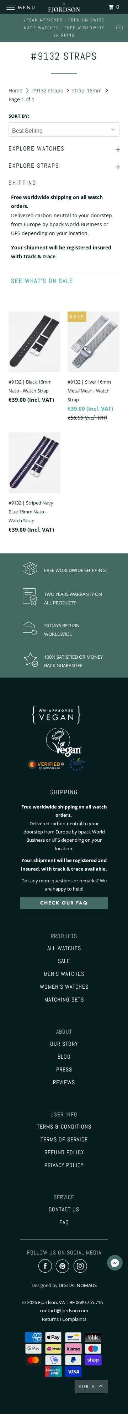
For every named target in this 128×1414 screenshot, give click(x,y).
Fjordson (47, 1302)
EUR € (87, 1386)
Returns (50, 1319)
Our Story (64, 1044)
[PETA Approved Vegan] (64, 725)
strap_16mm (87, 90)
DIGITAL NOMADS (78, 1285)
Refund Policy (64, 1152)
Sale (64, 961)
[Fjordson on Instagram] (82, 1266)
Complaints (74, 1319)
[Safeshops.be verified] (64, 771)
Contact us (64, 1209)
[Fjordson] (64, 7)
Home (16, 90)
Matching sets (64, 1000)
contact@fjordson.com (64, 1310)
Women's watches (64, 987)
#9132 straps (48, 90)
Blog (64, 1057)
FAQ (64, 1222)
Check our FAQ (64, 902)
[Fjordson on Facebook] (46, 1266)
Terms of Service (64, 1139)
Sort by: (19, 116)
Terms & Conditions (64, 1127)
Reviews (64, 1082)
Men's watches (64, 974)
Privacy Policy (64, 1165)
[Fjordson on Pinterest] (64, 1266)
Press (64, 1070)
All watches (64, 948)
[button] (115, 1264)
